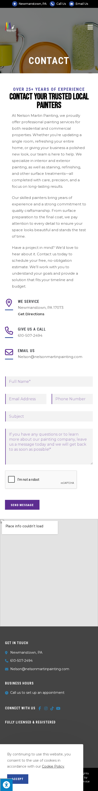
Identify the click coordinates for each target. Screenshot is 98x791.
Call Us (61, 3)
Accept (18, 779)
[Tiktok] (52, 708)
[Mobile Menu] (90, 26)
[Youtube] (58, 708)
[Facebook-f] (40, 708)
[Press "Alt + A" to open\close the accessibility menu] (6, 784)
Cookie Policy (53, 766)
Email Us (82, 3)
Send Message (22, 505)
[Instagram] (46, 708)
